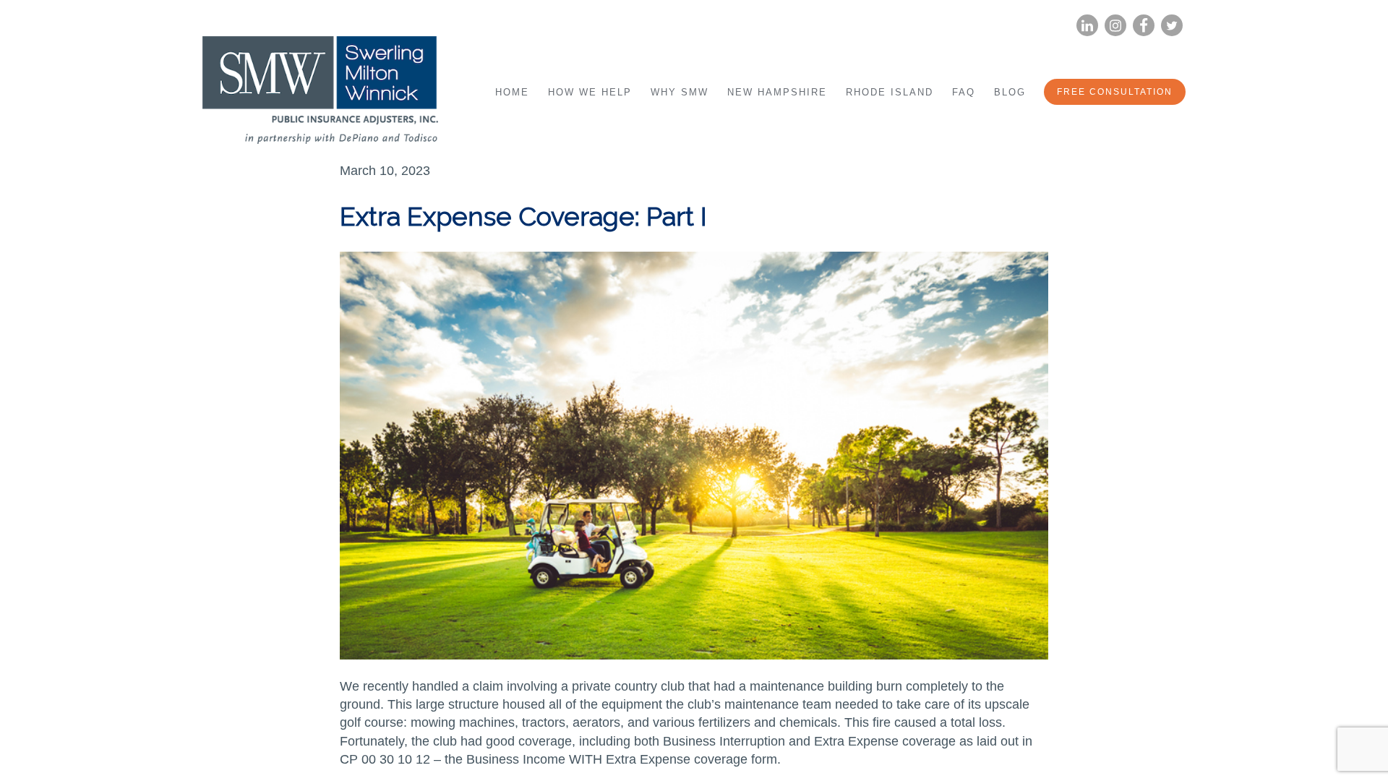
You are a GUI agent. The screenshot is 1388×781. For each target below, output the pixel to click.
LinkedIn (1087, 25)
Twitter (1172, 25)
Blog (1010, 92)
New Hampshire (777, 92)
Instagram (1115, 25)
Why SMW (679, 92)
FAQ (963, 92)
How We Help (590, 92)
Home (512, 92)
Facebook (1143, 25)
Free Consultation (1115, 92)
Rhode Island (889, 92)
